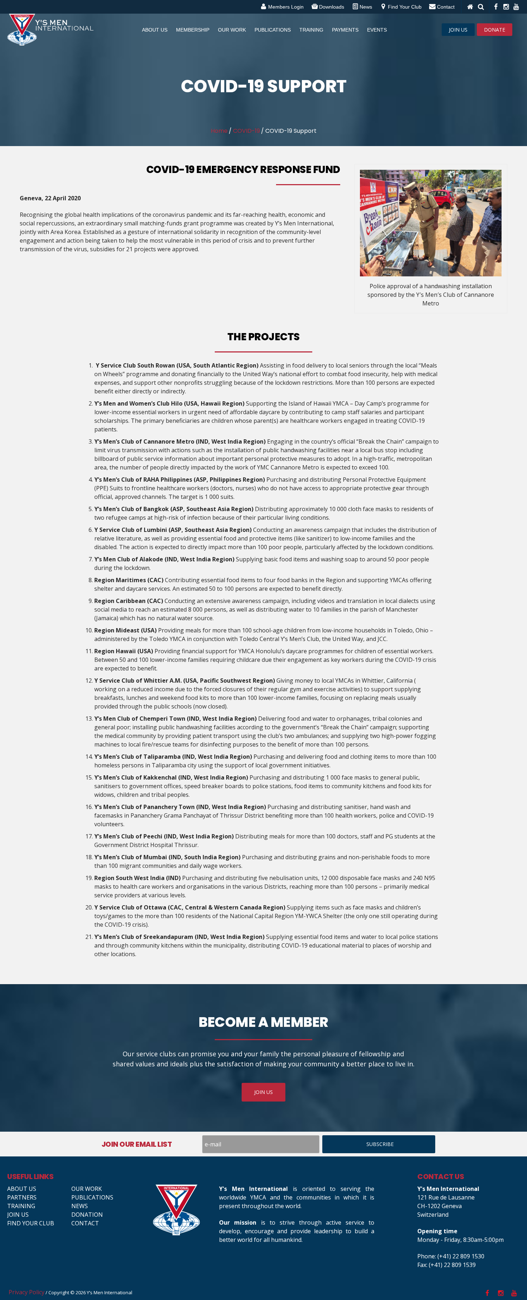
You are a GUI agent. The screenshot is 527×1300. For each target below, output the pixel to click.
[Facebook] (495, 7)
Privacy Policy (26, 1292)
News (79, 1206)
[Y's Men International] (182, 1209)
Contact (85, 1223)
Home (219, 131)
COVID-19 (246, 131)
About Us (21, 1189)
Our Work (86, 1189)
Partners (22, 1197)
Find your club (30, 1223)
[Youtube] (515, 7)
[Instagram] (505, 7)
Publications (92, 1197)
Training (21, 1206)
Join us (18, 1215)
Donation (87, 1215)
